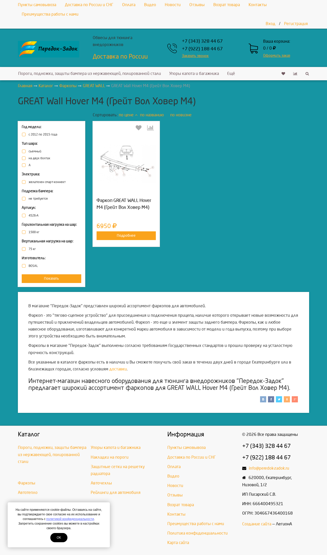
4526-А (34, 215)
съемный (35, 151)
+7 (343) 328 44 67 (202, 41)
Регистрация (296, 23)
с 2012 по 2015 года (43, 134)
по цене (126, 115)
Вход (270, 23)
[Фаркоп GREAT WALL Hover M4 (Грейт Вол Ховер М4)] (126, 163)
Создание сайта (256, 524)
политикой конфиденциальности (70, 519)
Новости (173, 5)
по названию (152, 115)
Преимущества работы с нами (50, 14)
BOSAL (33, 266)
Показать (51, 278)
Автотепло (28, 492)
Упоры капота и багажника (194, 73)
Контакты (258, 5)
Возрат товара (226, 5)
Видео (150, 5)
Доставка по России (120, 56)
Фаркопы (26, 483)
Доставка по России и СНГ (89, 5)
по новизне (181, 115)
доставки (118, 369)
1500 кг (34, 232)
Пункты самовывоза (37, 5)
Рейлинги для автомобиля (116, 492)
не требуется (38, 198)
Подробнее (126, 235)
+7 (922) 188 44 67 (202, 49)
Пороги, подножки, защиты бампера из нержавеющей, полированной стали (89, 73)
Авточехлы (101, 483)
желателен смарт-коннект (47, 182)
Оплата (128, 5)
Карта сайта (178, 542)
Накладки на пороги (110, 457)
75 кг (32, 249)
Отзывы (197, 5)
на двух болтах (39, 158)
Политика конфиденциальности (197, 533)
